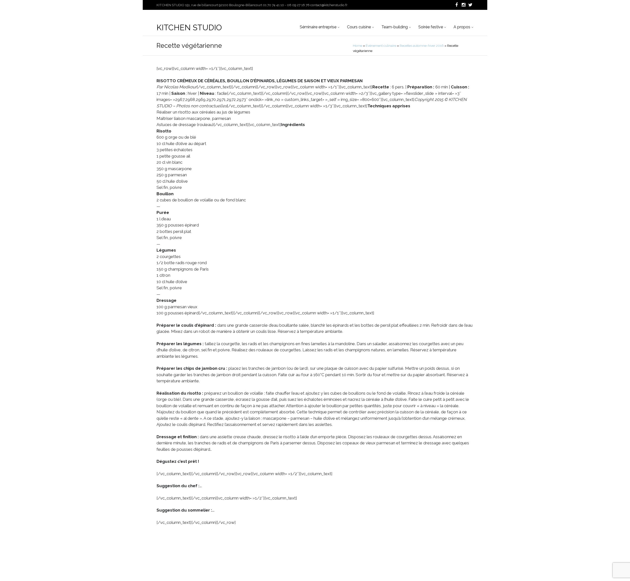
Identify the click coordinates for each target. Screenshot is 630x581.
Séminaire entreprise (318, 27)
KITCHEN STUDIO (189, 27)
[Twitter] (470, 5)
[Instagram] (463, 5)
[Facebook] (456, 5)
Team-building (394, 27)
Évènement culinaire (381, 46)
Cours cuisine (359, 27)
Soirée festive (430, 27)
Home (357, 46)
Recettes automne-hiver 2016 (422, 46)
